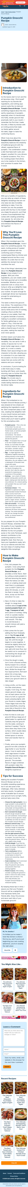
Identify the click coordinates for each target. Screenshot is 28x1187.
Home (2, 11)
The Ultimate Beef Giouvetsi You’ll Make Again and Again (20, 985)
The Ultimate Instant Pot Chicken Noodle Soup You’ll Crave (21, 1151)
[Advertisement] (14, 45)
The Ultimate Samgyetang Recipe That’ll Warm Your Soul (21, 1008)
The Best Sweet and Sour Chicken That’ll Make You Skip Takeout (7, 1152)
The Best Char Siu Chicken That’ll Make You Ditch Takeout (7, 1009)
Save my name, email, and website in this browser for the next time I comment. (14, 1060)
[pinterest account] (15, 950)
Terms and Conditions (19, 1173)
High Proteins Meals (10, 11)
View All (14, 1163)
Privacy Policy (14, 1176)
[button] (20, 6)
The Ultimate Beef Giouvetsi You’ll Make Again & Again (7, 984)
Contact (9, 1173)
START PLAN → (20, 2)
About (4, 1173)
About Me (7, 950)
